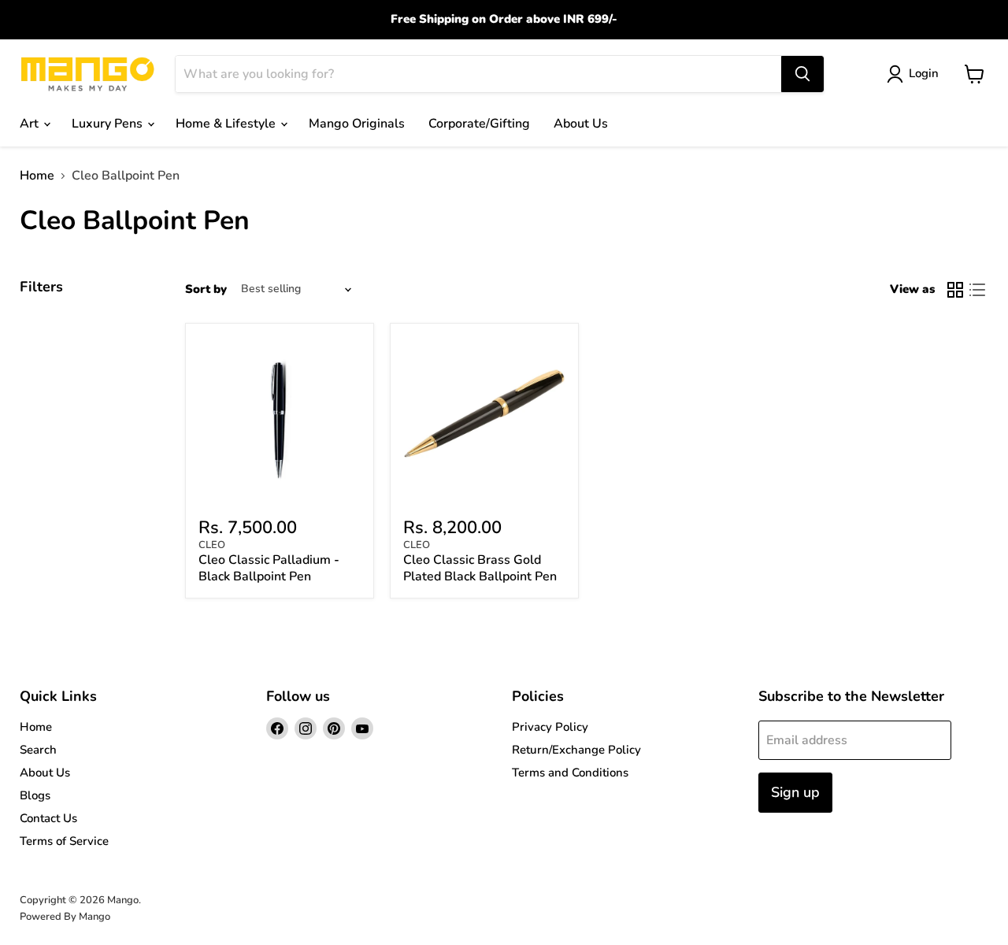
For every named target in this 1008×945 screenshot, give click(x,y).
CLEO (211, 545)
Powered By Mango (65, 917)
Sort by (206, 289)
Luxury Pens (109, 123)
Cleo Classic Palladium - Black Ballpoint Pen (268, 568)
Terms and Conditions (570, 772)
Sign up (795, 792)
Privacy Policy (550, 727)
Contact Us (48, 818)
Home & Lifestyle (227, 123)
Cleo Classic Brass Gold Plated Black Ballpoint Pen (480, 568)
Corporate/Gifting (479, 123)
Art (31, 123)
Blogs (35, 795)
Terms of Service (64, 841)
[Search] (802, 74)
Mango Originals (357, 123)
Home (37, 176)
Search (38, 750)
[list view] (977, 290)
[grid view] (955, 290)
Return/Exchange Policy (576, 750)
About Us (581, 123)
